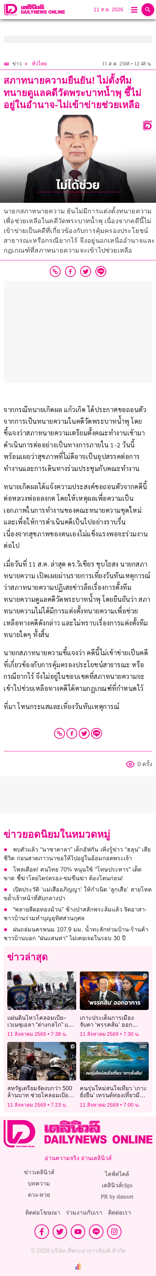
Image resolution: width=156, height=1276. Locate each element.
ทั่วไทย (39, 64)
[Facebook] (71, 733)
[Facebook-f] (41, 1231)
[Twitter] (84, 733)
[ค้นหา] (147, 9)
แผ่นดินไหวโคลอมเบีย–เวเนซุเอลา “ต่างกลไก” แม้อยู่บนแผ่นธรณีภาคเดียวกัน (41, 1025)
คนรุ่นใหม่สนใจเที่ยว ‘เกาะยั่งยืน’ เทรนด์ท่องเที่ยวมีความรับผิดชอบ (113, 1095)
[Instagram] (114, 1231)
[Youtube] (78, 1231)
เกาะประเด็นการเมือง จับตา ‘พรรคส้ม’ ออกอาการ (107, 1025)
